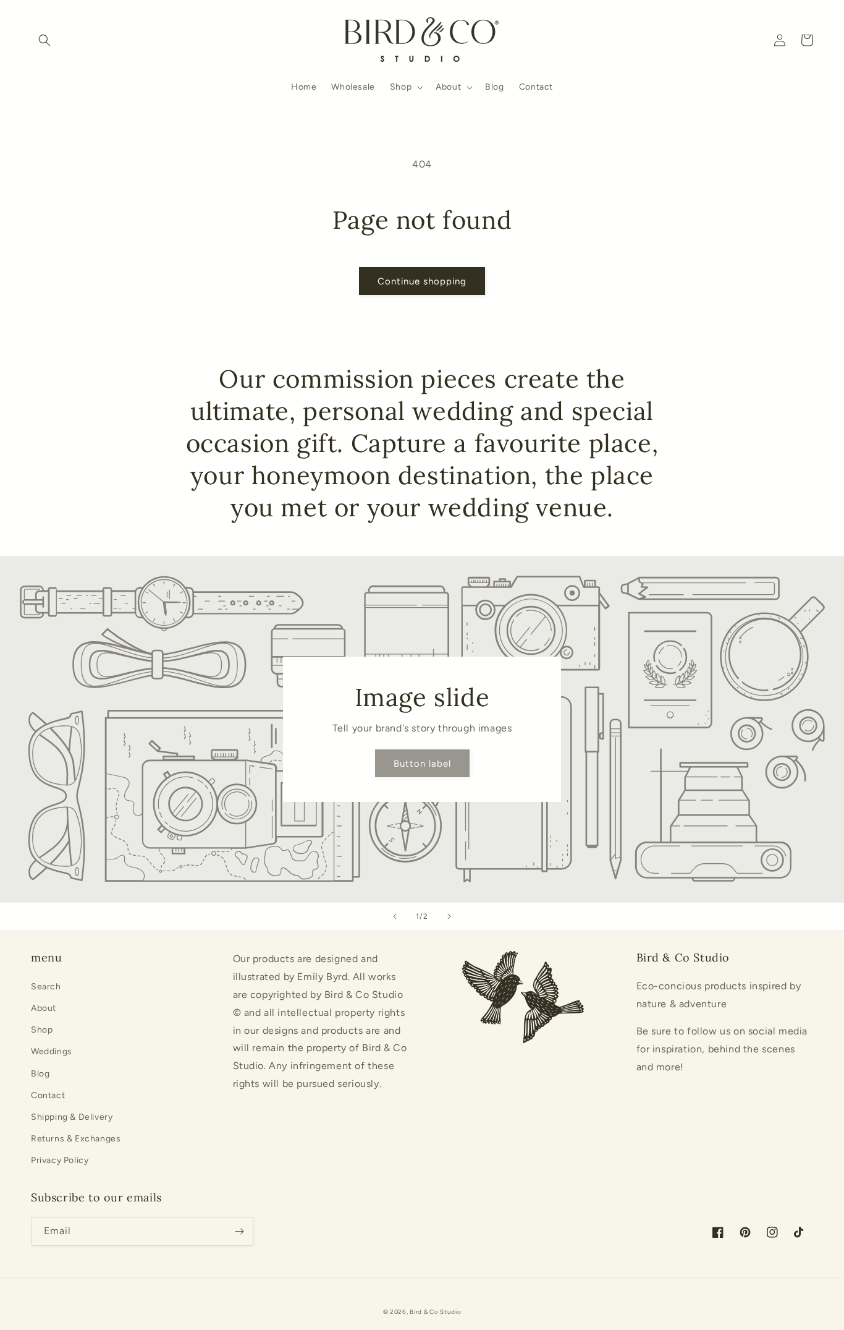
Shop (42, 1030)
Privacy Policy (59, 1160)
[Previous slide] (394, 916)
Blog (40, 1073)
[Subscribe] (239, 1231)
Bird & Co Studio (435, 1312)
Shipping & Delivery (71, 1117)
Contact (48, 1095)
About (43, 1008)
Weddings (51, 1051)
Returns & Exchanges (75, 1138)
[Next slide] (449, 916)
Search (46, 986)
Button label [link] (422, 763)
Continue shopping (422, 281)
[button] (44, 40)
